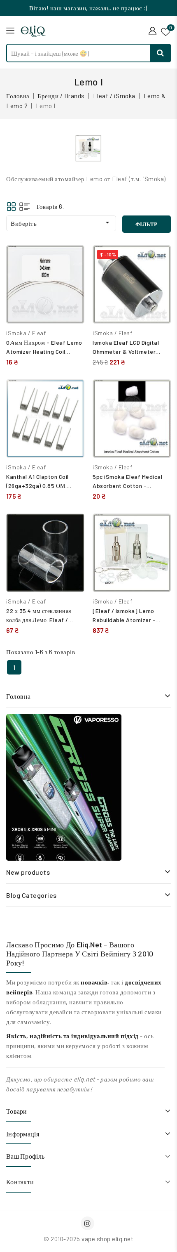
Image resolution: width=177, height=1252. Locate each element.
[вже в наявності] (63, 787)
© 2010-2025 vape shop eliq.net (88, 1239)
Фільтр (146, 224)
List (24, 206)
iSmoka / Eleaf (26, 332)
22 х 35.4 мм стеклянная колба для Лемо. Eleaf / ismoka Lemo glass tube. (40, 619)
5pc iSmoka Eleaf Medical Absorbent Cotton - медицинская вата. (127, 485)
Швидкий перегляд (72, 278)
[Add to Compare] (72, 260)
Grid (11, 206)
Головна (18, 696)
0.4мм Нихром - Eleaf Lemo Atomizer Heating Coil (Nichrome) (44, 351)
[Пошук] (160, 53)
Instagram (88, 1223)
